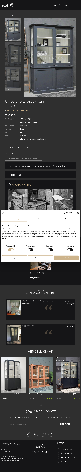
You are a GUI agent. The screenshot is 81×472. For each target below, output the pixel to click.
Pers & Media (5, 454)
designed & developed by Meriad (55, 469)
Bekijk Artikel (35, 278)
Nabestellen (14, 147)
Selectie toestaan (40, 258)
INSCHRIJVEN (65, 424)
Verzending (15, 175)
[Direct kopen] (51, 388)
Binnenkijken (42, 273)
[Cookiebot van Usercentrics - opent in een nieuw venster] (65, 213)
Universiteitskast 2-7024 (26, 16)
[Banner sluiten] (78, 213)
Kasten (14, 16)
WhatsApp (63, 461)
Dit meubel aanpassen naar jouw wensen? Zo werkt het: (37, 166)
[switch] (30, 249)
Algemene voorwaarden (9, 456)
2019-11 (34, 273)
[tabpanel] (40, 264)
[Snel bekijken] (11, 388)
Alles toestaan (66, 258)
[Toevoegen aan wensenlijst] (17, 388)
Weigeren (15, 258)
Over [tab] (67, 219)
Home (7, 16)
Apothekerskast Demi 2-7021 (66, 394)
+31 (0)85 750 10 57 (66, 453)
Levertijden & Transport (10, 460)
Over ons (4, 449)
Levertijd (10, 153)
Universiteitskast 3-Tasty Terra (39, 394)
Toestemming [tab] (14, 219)
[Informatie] (24, 388)
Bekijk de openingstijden (68, 457)
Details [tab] (40, 219)
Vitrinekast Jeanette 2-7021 (11, 394)
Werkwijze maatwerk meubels (12, 458)
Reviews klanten (7, 451)
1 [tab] (41, 405)
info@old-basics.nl (66, 449)
